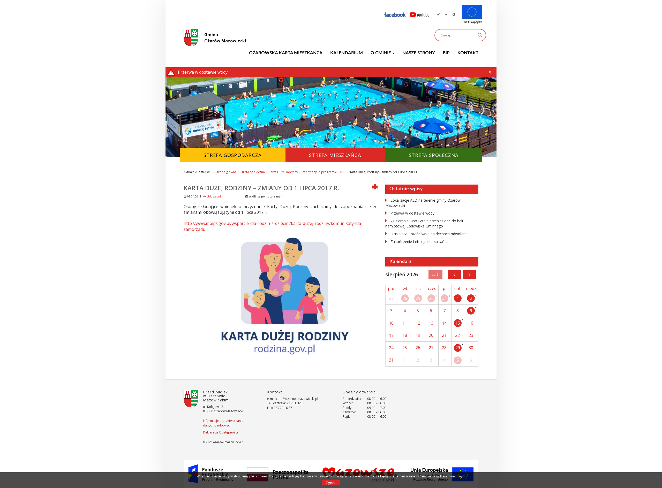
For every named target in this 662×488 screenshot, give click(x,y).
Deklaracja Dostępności (220, 432)
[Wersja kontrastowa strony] (454, 14)
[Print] (375, 187)
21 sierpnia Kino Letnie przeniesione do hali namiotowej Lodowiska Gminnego (424, 223)
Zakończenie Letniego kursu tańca (419, 241)
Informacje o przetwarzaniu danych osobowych (223, 422)
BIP (446, 53)
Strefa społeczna (252, 172)
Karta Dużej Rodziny (283, 172)
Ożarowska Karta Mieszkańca (285, 53)
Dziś (435, 274)
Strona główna (226, 172)
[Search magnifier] (480, 35)
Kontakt (467, 53)
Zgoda (331, 482)
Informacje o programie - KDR (323, 172)
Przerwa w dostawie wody (412, 213)
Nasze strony (418, 53)
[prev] (454, 274)
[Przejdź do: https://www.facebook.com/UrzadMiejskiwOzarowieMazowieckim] (395, 14)
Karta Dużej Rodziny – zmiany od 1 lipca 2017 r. (261, 188)
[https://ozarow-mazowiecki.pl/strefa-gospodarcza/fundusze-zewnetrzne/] (472, 14)
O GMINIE (381, 53)
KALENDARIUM (346, 53)
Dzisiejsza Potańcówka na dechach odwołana (429, 233)
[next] (469, 274)
